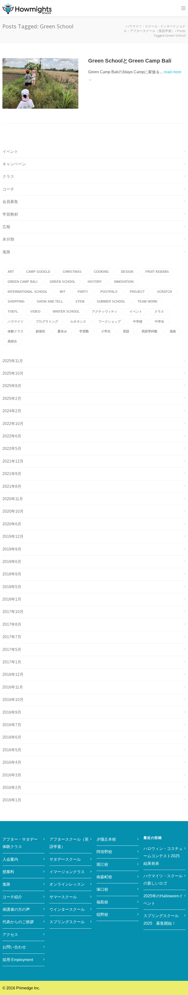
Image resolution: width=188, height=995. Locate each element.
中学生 (159, 321)
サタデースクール (65, 859)
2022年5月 (11, 448)
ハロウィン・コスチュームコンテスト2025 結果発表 (163, 856)
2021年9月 (11, 474)
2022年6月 (11, 436)
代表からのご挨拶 (18, 922)
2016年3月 (11, 775)
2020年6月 (11, 524)
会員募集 (10, 202)
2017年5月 (11, 649)
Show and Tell (50, 301)
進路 (6, 252)
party (83, 292)
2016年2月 (11, 787)
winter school (66, 311)
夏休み (62, 331)
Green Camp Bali (22, 282)
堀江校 (102, 864)
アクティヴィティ (104, 311)
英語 (126, 331)
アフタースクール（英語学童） (69, 843)
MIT (62, 292)
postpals (109, 292)
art (11, 272)
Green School (62, 282)
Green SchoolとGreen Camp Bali (129, 61)
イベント (10, 151)
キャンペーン (14, 164)
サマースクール (63, 897)
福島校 (102, 902)
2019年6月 (11, 562)
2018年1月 (11, 599)
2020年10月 (13, 511)
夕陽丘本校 (106, 839)
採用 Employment (17, 960)
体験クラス (16, 331)
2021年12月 (13, 461)
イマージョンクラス (67, 872)
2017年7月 (11, 637)
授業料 (8, 872)
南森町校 (104, 877)
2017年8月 (11, 624)
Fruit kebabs (157, 272)
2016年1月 (11, 800)
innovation (123, 282)
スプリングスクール (67, 922)
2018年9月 (11, 574)
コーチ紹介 (12, 897)
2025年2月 (11, 398)
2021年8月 (11, 486)
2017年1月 (11, 662)
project (137, 292)
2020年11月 (12, 499)
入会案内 (10, 859)
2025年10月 (13, 373)
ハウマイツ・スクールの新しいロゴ (163, 879)
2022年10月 (13, 424)
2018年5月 (11, 587)
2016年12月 (13, 674)
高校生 (12, 341)
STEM (79, 301)
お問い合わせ (14, 947)
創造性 (40, 331)
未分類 (8, 239)
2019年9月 (11, 549)
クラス (8, 176)
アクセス (10, 934)
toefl (13, 311)
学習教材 (10, 214)
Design (127, 272)
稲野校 (102, 914)
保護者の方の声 (16, 909)
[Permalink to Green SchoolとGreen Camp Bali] (40, 83)
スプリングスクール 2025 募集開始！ (161, 919)
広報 (6, 227)
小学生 (106, 331)
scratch (164, 292)
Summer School (111, 301)
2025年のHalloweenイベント (163, 899)
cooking (101, 272)
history (95, 282)
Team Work (147, 301)
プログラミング (47, 321)
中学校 (137, 321)
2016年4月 (11, 762)
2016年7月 (11, 725)
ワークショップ (109, 321)
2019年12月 (13, 536)
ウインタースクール (67, 909)
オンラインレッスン (67, 884)
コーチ (8, 189)
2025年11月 (12, 361)
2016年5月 (11, 750)
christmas (72, 272)
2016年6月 (11, 737)
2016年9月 (11, 712)
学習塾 (84, 331)
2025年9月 (11, 386)
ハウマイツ (16, 321)
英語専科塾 (149, 331)
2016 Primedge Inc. (23, 988)
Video (35, 311)
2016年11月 (12, 687)
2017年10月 (13, 612)
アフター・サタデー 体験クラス (20, 843)
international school (27, 292)
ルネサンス (78, 321)
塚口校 (102, 889)
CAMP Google (38, 272)
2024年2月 (11, 411)
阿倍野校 (104, 852)
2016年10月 (13, 700)
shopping (16, 301)
